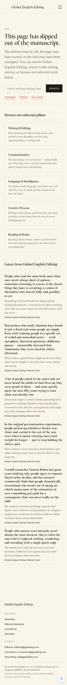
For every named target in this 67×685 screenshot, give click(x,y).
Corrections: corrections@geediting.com (25, 652)
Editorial (23, 97)
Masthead (10, 619)
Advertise (9, 634)
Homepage (10, 97)
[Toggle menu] (60, 7)
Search (54, 88)
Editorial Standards (14, 624)
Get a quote (37, 97)
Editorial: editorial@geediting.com (22, 647)
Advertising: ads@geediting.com (21, 657)
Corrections (11, 629)
